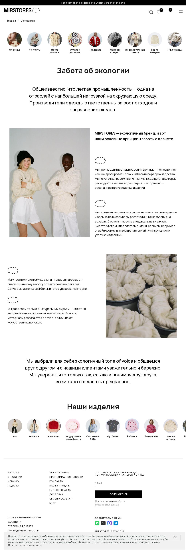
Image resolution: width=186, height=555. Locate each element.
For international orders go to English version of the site (93, 2)
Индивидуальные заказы (135, 51)
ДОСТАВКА (56, 494)
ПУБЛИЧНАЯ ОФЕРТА (21, 526)
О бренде (14, 49)
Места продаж (54, 51)
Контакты (34, 49)
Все (15, 436)
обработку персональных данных (110, 503)
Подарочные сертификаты (73, 438)
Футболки (112, 436)
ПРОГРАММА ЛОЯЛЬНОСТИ (66, 476)
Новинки (34, 436)
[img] (75, 39)
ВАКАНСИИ (14, 521)
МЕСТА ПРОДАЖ (59, 485)
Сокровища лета (92, 437)
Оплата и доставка (74, 51)
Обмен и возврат (115, 51)
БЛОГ (52, 503)
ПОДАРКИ (14, 485)
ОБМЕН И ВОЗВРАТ (60, 498)
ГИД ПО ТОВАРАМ (60, 490)
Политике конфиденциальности (24, 545)
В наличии (53, 436)
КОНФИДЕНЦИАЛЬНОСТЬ (23, 530)
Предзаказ (95, 49)
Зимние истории (170, 438)
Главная (11, 20)
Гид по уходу (174, 49)
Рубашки (132, 436)
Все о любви (151, 436)
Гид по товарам (155, 51)
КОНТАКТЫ (56, 481)
